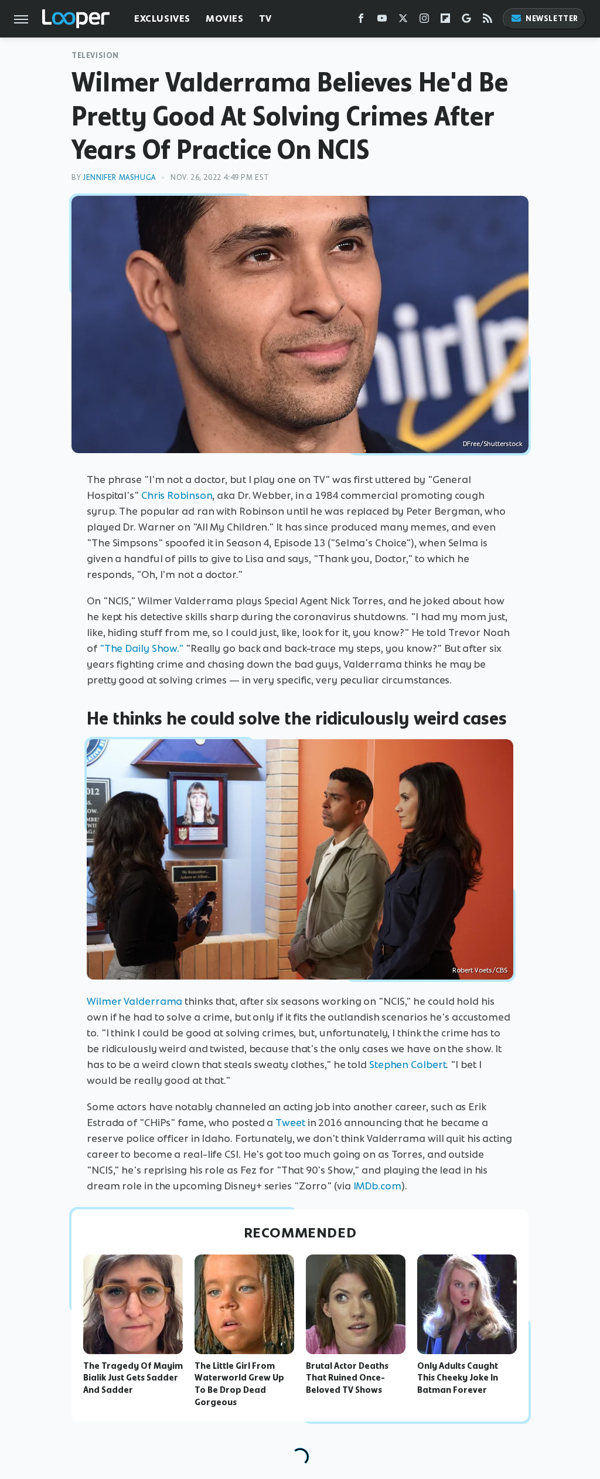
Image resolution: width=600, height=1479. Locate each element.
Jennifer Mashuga (119, 177)
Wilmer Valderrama (134, 1001)
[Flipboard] (445, 21)
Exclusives (162, 18)
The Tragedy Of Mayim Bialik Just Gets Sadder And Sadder (133, 1378)
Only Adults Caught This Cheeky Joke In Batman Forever (457, 1378)
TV (265, 18)
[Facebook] (361, 21)
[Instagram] (424, 21)
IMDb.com (377, 1186)
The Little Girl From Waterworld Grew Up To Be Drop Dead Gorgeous (239, 1384)
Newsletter (552, 18)
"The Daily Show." (141, 648)
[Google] (466, 21)
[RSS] (487, 21)
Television (95, 55)
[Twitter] (403, 21)
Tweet (290, 1123)
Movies (225, 18)
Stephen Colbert (407, 1065)
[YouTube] (382, 21)
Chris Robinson (177, 495)
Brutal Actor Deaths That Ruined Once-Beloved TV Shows (347, 1378)
